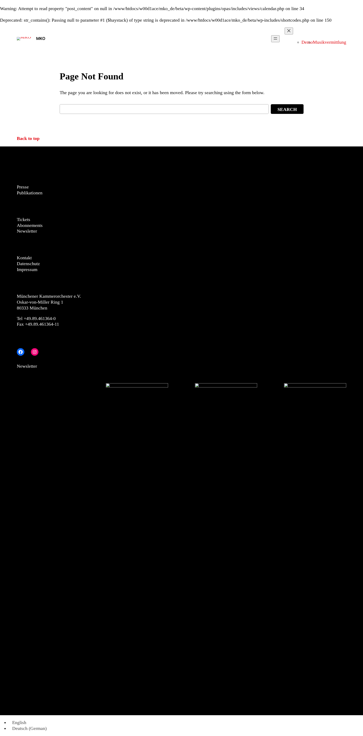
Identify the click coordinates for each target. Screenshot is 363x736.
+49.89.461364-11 (42, 324)
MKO (40, 38)
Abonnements (30, 225)
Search (287, 109)
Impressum (27, 269)
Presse (23, 187)
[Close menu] (289, 31)
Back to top (28, 138)
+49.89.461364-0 (40, 318)
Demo (307, 42)
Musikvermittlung (329, 42)
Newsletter (27, 231)
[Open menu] (275, 38)
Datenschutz (28, 263)
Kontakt (24, 257)
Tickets (23, 219)
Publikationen (29, 192)
